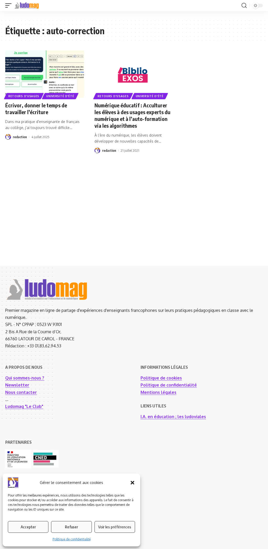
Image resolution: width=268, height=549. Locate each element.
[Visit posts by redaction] (8, 137)
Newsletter (17, 385)
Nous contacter (21, 392)
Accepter (28, 526)
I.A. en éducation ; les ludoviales (173, 416)
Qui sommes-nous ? (24, 378)
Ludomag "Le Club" (24, 406)
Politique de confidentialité (72, 539)
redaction (20, 137)
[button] (132, 482)
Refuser (71, 526)
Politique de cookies (161, 378)
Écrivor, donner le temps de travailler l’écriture (36, 108)
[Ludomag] (26, 5)
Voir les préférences (114, 526)
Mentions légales (158, 392)
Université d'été (60, 96)
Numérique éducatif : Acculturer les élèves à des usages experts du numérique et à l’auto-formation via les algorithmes (132, 115)
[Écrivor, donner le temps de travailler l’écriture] (44, 74)
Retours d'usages (23, 96)
